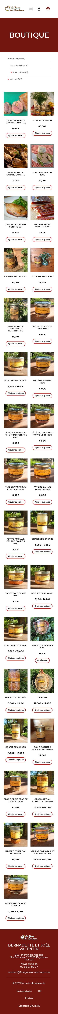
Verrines (16, 79)
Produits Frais (16, 58)
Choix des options (16, 393)
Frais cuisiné (20, 72)
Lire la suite (42, 660)
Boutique (29, 998)
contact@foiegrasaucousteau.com (29, 972)
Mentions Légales (24, 991)
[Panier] (39, 9)
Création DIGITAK (29, 1005)
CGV (39, 991)
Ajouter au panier (15, 135)
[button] (31, 9)
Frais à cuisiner (19, 65)
